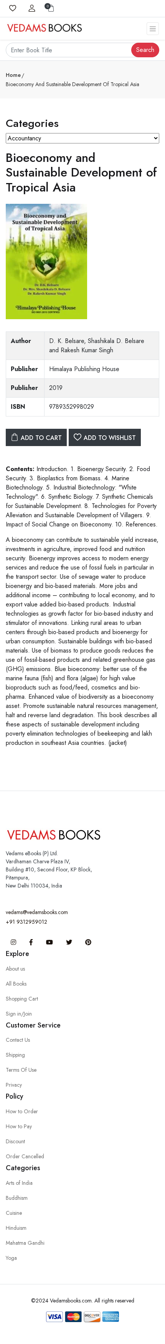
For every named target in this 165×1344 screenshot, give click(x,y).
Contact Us (18, 1040)
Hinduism (16, 1228)
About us (15, 969)
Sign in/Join (19, 1014)
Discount (15, 1141)
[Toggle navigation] (153, 28)
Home (13, 75)
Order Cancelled (25, 1156)
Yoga (11, 1258)
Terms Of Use (21, 1070)
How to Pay (19, 1126)
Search (145, 49)
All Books (16, 984)
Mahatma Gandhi (25, 1243)
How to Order (22, 1111)
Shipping (15, 1055)
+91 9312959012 (26, 922)
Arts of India (19, 1183)
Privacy (14, 1085)
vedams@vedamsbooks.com (37, 912)
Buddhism (17, 1198)
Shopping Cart (22, 999)
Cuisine (14, 1213)
